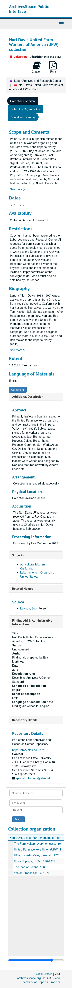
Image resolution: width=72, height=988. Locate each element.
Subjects (18, 555)
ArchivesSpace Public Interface (29, 9)
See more (16, 189)
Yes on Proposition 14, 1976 (32, 873)
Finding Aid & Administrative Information (32, 622)
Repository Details (24, 720)
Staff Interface (43, 974)
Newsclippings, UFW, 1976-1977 (34, 861)
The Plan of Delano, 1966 (30, 867)
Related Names (22, 588)
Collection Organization (25, 109)
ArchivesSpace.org (29, 978)
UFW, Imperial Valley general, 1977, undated (42, 855)
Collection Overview (22, 101)
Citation (36, 71)
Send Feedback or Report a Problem (40, 980)
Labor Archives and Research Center (37, 81)
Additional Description (27, 396)
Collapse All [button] (17, 389)
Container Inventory (23, 117)
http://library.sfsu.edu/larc (28, 750)
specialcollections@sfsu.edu (33, 778)
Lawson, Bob (28, 608)
